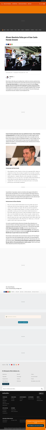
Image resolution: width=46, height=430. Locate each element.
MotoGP (29, 3)
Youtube (12, 364)
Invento (11, 29)
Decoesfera (4, 411)
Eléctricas (19, 381)
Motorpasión (39, 398)
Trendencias (5, 409)
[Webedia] (43, 1)
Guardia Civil (27, 29)
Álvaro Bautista (28, 291)
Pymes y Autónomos (14, 411)
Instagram (44, 4)
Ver (23, 322)
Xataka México (5, 420)
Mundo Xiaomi (5, 405)
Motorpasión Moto (40, 400)
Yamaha (18, 378)
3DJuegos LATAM (14, 420)
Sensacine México (23, 420)
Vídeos (32, 374)
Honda (22, 291)
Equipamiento (5, 378)
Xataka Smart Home (6, 403)
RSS (16, 364)
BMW (19, 29)
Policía (40, 29)
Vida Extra (12, 400)
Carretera (32, 29)
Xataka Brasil (5, 421)
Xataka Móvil (5, 400)
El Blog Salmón (13, 409)
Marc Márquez (5, 381)
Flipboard (10, 44)
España (22, 29)
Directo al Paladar (31, 398)
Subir (40, 393)
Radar (8, 29)
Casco (36, 29)
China (4, 29)
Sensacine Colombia (23, 421)
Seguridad (4, 376)
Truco (15, 29)
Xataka (4, 398)
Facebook (42, 4)
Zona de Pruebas (7, 3)
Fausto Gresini (36, 291)
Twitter (40, 4)
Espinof (21, 400)
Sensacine (21, 398)
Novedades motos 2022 (35, 381)
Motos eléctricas (23, 3)
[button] (12, 76)
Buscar (42, 389)
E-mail (12, 44)
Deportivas (14, 3)
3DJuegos (12, 398)
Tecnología (19, 376)
